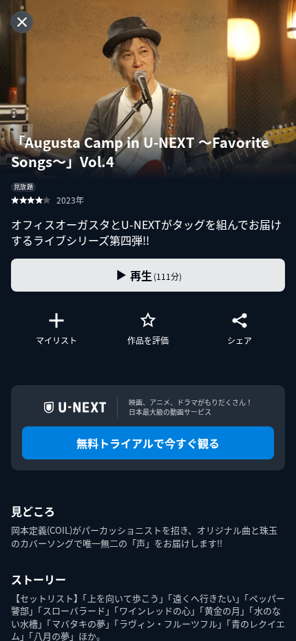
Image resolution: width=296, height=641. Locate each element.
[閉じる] (22, 22)
